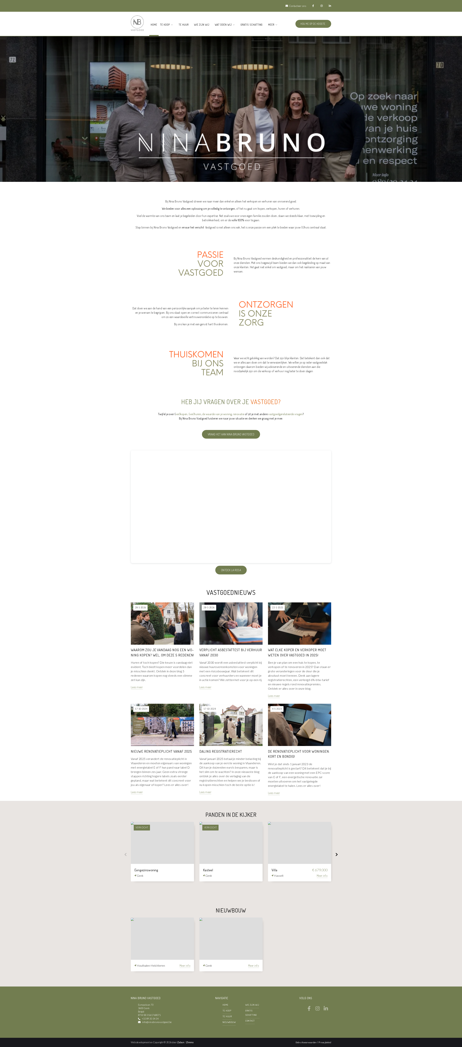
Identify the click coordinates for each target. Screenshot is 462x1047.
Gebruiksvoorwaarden (306, 1042)
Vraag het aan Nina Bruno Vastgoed (231, 434)
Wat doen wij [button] (223, 24)
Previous (125, 854)
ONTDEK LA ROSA (231, 570)
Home (154, 24)
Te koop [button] (165, 24)
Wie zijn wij (201, 24)
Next (336, 854)
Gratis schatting (252, 24)
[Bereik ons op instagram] (317, 1010)
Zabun (180, 1042)
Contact (250, 1020)
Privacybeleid (325, 1042)
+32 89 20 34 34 (150, 1018)
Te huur (184, 24)
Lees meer (137, 687)
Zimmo (190, 1042)
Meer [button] (271, 24)
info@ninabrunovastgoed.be (157, 1022)
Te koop (227, 1010)
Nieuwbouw (229, 1022)
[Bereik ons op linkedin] (325, 1010)
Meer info (322, 875)
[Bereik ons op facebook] (309, 1010)
